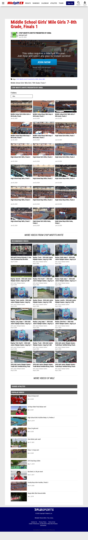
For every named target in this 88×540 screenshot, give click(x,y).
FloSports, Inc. (48, 513)
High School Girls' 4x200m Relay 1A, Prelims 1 (41, 418)
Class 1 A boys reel (33, 450)
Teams (61, 3)
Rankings (36, 3)
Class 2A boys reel (33, 396)
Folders (13, 93)
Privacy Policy (42, 522)
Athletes (53, 3)
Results (28, 3)
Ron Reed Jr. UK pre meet (35, 472)
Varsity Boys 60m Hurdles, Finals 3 (38, 482)
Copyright (42, 513)
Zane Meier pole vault (34, 439)
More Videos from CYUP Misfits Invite (44, 235)
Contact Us (34, 522)
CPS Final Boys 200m (34, 461)
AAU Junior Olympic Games (40, 261)
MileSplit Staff (23, 35)
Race (40, 79)
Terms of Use (51, 522)
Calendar (45, 3)
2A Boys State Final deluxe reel (37, 407)
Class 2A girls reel (33, 428)
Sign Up (70, 3)
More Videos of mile (44, 378)
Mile (43, 79)
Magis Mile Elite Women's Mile (37, 493)
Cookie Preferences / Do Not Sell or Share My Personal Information (43, 524)
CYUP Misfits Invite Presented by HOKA (35, 33)
